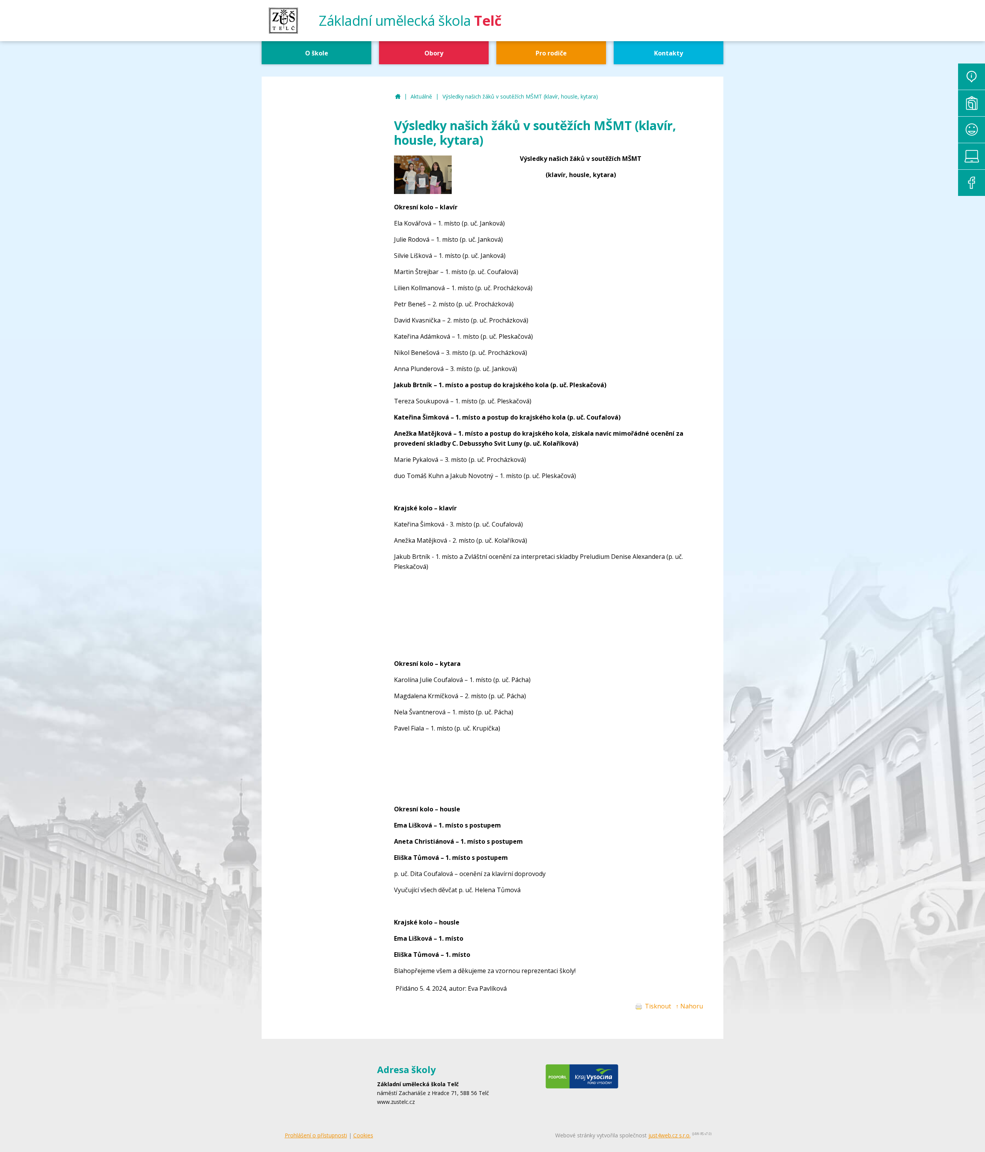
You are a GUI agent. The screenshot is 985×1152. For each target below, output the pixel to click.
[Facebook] (971, 183)
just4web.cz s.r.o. (669, 1135)
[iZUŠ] (971, 156)
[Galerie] (971, 103)
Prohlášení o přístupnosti (316, 1135)
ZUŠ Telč (398, 96)
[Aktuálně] (971, 77)
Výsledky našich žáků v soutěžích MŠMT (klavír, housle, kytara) (520, 96)
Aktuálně (421, 96)
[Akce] (971, 130)
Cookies (363, 1135)
